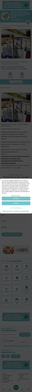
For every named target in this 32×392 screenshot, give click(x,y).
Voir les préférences (16, 208)
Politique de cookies (7, 211)
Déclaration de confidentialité (21, 211)
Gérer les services (15, 195)
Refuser (16, 203)
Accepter (16, 198)
